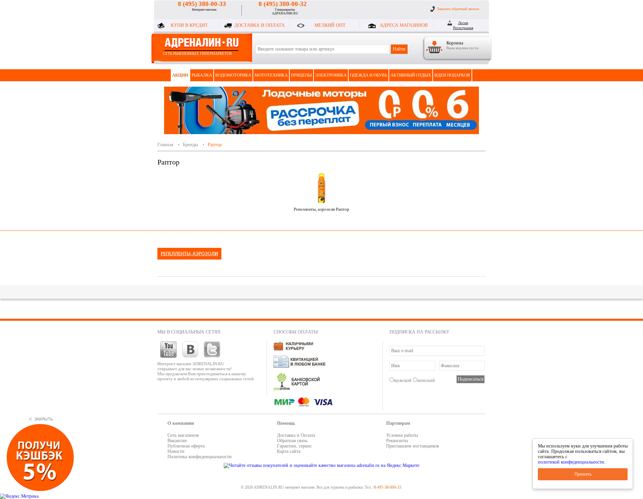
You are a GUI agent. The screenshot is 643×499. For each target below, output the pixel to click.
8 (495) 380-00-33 (202, 3)
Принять (582, 474)
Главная (165, 144)
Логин (463, 23)
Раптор (215, 144)
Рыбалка (202, 75)
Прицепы (301, 75)
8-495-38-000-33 (387, 487)
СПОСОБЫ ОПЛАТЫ (296, 331)
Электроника (331, 75)
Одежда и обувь (368, 75)
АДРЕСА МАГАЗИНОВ (404, 25)
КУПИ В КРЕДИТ (189, 25)
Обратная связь (292, 440)
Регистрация (463, 28)
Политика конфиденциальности (199, 456)
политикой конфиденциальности (571, 462)
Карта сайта (288, 451)
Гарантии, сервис (294, 445)
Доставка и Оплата (296, 435)
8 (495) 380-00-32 (283, 3)
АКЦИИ (180, 75)
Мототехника (271, 75)
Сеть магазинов (183, 435)
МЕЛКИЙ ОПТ (330, 25)
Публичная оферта (186, 445)
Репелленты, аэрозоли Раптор (321, 209)
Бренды (190, 144)
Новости (176, 451)
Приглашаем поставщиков (412, 445)
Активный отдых (410, 75)
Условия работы (402, 435)
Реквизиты (397, 440)
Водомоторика (233, 75)
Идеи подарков (452, 75)
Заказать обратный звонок (458, 9)
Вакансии (177, 440)
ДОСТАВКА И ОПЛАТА (259, 25)
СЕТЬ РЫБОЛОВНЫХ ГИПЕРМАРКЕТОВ (197, 54)
